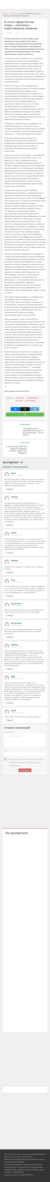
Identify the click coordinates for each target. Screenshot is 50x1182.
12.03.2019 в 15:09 (16, 679)
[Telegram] (34, 409)
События (19, 401)
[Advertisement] (25, 801)
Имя (5, 751)
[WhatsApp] (25, 414)
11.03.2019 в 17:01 (16, 535)
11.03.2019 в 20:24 (16, 563)
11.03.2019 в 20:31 (16, 582)
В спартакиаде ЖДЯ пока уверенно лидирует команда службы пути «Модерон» (16, 449)
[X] (25, 409)
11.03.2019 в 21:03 (16, 647)
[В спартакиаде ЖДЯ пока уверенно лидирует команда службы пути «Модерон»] (37, 450)
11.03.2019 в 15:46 (16, 499)
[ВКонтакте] (15, 409)
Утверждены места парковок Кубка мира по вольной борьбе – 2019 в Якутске (33, 431)
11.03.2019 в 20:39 (16, 625)
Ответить (10, 489)
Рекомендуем (32, 398)
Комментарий (8, 732)
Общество (19, 398)
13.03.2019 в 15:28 (16, 712)
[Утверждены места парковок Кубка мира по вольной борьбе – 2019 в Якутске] (12, 432)
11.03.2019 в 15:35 (16, 475)
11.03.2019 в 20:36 (16, 606)
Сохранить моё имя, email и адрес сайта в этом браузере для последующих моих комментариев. (26, 759)
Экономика (30, 401)
